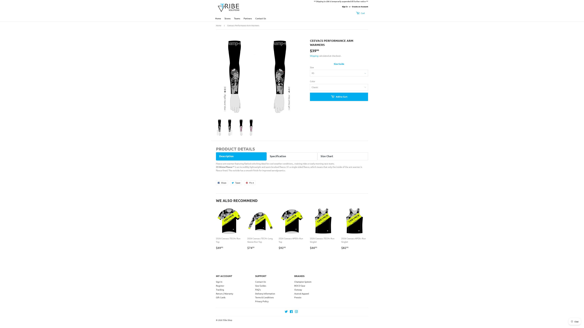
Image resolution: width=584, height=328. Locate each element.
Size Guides (260, 285)
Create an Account (360, 6)
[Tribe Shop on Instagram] (296, 312)
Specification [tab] (278, 156)
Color (312, 81)
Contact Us (260, 18)
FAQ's (258, 289)
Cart (362, 13)
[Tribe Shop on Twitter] (286, 312)
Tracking (220, 289)
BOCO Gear (299, 285)
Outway (298, 289)
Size (312, 67)
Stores (227, 18)
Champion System (302, 281)
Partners (248, 18)
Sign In (219, 281)
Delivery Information (265, 293)
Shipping (314, 55)
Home (218, 18)
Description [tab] (226, 156)
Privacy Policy (262, 301)
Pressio (297, 297)
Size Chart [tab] (327, 156)
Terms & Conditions (264, 297)
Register (220, 285)
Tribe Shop (227, 320)
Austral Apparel (301, 293)
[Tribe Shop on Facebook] (291, 312)
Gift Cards (220, 297)
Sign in (345, 6)
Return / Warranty (224, 293)
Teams (237, 18)
